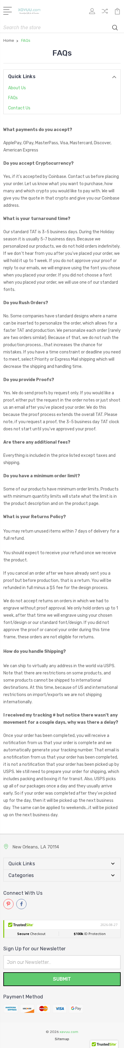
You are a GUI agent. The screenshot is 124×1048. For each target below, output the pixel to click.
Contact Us (19, 108)
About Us (17, 87)
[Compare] (104, 13)
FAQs (13, 97)
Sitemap (62, 1039)
